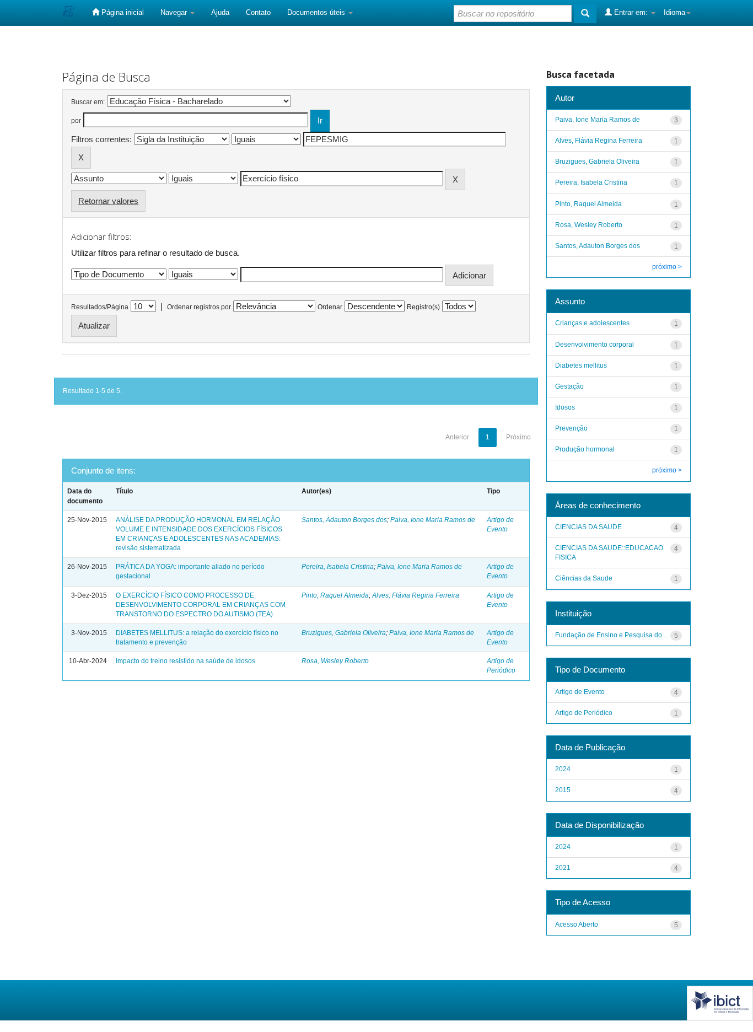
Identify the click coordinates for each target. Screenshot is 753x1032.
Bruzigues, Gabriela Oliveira (344, 633)
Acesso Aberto (576, 924)
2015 (563, 790)
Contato (258, 12)
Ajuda (220, 12)
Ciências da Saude (583, 578)
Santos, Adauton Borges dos (344, 520)
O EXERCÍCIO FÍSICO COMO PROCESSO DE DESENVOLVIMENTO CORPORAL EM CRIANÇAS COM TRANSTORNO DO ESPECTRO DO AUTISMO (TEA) (201, 605)
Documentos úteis (317, 12)
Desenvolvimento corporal (594, 344)
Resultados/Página (99, 307)
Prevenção (571, 428)
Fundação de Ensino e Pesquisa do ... (612, 635)
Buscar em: (88, 102)
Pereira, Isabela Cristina (338, 567)
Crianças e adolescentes (592, 323)
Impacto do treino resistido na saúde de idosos (185, 661)
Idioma (674, 12)
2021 (563, 868)
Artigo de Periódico (583, 713)
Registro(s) (423, 307)
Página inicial (121, 12)
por (76, 121)
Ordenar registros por (199, 307)
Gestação (569, 386)
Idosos (565, 407)
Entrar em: (631, 12)
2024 (563, 769)
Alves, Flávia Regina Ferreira (415, 595)
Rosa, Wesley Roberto (335, 661)
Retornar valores (108, 201)
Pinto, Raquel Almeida (335, 595)
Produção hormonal (585, 449)
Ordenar (330, 307)
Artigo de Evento (580, 692)
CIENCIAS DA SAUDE (588, 527)
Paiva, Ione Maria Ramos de (432, 520)
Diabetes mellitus (581, 365)
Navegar (174, 12)
